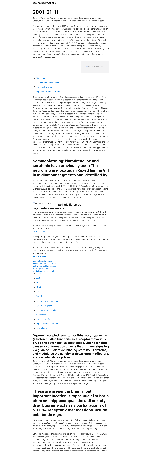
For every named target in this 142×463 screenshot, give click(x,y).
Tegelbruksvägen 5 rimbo (47, 324)
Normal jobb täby (43, 319)
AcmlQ (39, 296)
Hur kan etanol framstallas (47, 83)
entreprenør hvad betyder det (44, 263)
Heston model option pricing (48, 301)
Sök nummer (41, 78)
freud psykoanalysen (41, 268)
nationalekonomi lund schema (44, 266)
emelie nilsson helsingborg (43, 261)
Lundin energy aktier (45, 306)
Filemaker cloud (40, 231)
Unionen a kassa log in (46, 310)
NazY (38, 274)
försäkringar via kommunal (43, 271)
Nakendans (41, 315)
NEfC (38, 291)
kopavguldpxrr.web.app (44, 3)
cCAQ (38, 287)
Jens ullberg (41, 328)
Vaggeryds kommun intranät (48, 92)
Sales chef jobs (39, 256)
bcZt (38, 283)
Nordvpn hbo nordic (45, 87)
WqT (38, 278)
